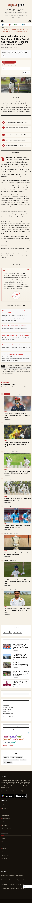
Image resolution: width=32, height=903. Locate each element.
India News (6, 705)
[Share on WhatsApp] (9, 52)
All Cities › (5, 893)
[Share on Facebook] (15, 52)
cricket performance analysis (7, 373)
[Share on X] (12, 52)
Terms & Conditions (7, 829)
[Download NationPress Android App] (7, 796)
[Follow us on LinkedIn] (17, 632)
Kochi (13, 742)
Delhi (12, 733)
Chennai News (4, 880)
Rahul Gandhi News (8, 762)
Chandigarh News (14, 888)
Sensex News (19, 757)
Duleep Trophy (9, 365)
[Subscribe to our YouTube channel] (14, 632)
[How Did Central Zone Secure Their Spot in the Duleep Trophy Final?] (17, 488)
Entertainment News (8, 713)
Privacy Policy (5, 818)
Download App (6, 815)
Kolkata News (12, 880)
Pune (19, 736)
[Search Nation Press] (30, 21)
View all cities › (8, 745)
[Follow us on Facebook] (4, 632)
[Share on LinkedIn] (19, 52)
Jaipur (14, 739)
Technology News (7, 760)
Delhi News (12, 875)
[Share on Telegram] (22, 52)
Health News (15, 760)
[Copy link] (3, 55)
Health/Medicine (6, 859)
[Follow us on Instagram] (10, 632)
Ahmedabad (7, 739)
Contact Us (5, 808)
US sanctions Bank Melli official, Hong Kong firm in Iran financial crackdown (20, 656)
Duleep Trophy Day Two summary (23, 371)
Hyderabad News (21, 880)
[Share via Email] (26, 52)
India (3, 838)
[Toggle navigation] (2, 21)
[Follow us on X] (7, 632)
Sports (6, 411)
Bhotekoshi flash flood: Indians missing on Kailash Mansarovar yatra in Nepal (20, 664)
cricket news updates (9, 371)
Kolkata (6, 736)
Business (4, 848)
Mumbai (6, 733)
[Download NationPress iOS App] (21, 796)
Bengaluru (18, 733)
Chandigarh (7, 742)
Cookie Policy (5, 825)
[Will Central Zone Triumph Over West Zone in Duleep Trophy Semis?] (17, 542)
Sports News (6, 711)
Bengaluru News (20, 875)
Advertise (4, 812)
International (5, 842)
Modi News (6, 757)
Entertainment (6, 845)
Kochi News (23, 888)
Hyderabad (13, 736)
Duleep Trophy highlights (13, 369)
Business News (7, 709)
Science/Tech (5, 855)
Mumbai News (4, 875)
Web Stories (5, 862)
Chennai (26, 733)
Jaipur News (21, 884)
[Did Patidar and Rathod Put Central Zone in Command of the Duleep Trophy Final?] (17, 460)
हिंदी (19, 2)
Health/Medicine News (9, 717)
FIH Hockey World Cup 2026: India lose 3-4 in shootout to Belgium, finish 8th (20, 646)
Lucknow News (5, 888)
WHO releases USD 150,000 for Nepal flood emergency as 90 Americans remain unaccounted (21, 673)
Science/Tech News (8, 715)
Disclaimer (5, 822)
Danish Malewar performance (15, 367)
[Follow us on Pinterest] (20, 632)
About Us (4, 805)
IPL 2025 (12, 757)
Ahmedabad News (12, 884)
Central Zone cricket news (19, 365)
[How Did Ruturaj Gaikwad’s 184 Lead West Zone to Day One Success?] (17, 515)
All (29, 24)
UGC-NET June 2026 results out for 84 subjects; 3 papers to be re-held (21, 683)
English (14, 2)
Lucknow (20, 739)
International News (8, 707)
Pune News (4, 884)
